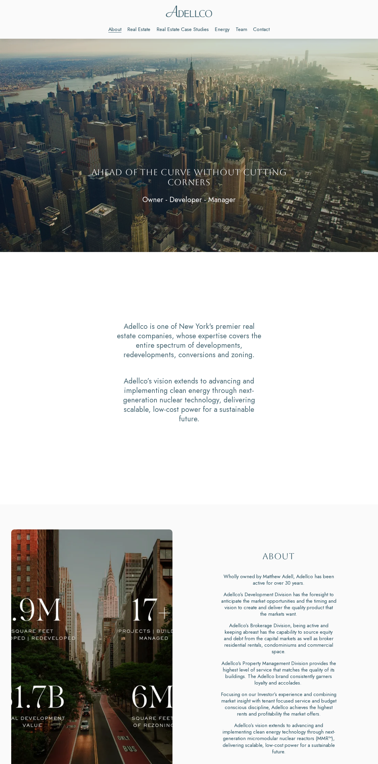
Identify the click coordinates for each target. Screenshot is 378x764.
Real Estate (138, 29)
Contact (261, 29)
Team (241, 29)
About (114, 29)
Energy (222, 29)
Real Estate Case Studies (183, 29)
